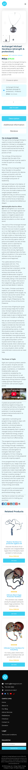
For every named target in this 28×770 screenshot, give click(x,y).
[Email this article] (19, 504)
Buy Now (14, 560)
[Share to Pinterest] (16, 504)
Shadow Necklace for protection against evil (14, 542)
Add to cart (14, 108)
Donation (5, 725)
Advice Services (7, 712)
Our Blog (5, 709)
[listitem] (6, 38)
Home (4, 702)
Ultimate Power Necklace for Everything (14, 649)
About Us (5, 705)
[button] (25, 4)
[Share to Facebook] (3, 504)
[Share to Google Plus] (8, 504)
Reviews (14, 131)
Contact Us (5, 722)
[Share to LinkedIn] (14, 504)
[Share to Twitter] (5, 504)
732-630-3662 (9, 687)
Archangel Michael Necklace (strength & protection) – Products (13, 89)
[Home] (4, 4)
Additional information (14, 125)
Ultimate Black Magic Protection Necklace (14, 596)
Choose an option (12, 80)
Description (14, 118)
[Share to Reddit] (11, 504)
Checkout (5, 719)
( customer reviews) (15, 55)
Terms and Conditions (9, 734)
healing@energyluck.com (12, 684)
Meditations (6, 715)
